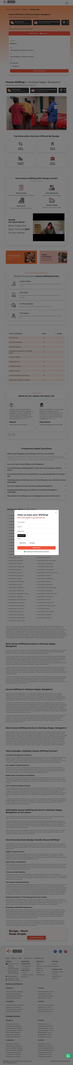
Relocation (23, 543)
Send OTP (21, 535)
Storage (32, 543)
